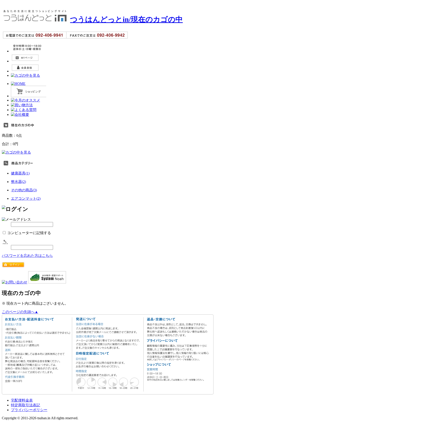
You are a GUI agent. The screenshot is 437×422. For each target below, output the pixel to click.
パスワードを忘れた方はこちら (27, 256)
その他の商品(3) (24, 190)
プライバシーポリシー (29, 410)
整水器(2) (18, 182)
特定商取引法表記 (25, 405)
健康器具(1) (20, 173)
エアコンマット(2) (26, 198)
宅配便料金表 (22, 400)
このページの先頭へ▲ (20, 312)
